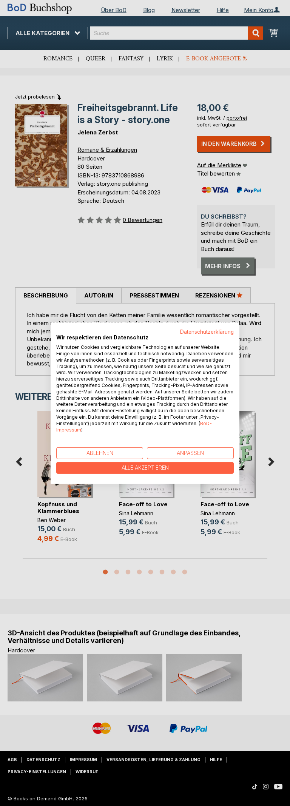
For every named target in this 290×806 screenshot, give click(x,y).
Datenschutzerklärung (207, 331)
